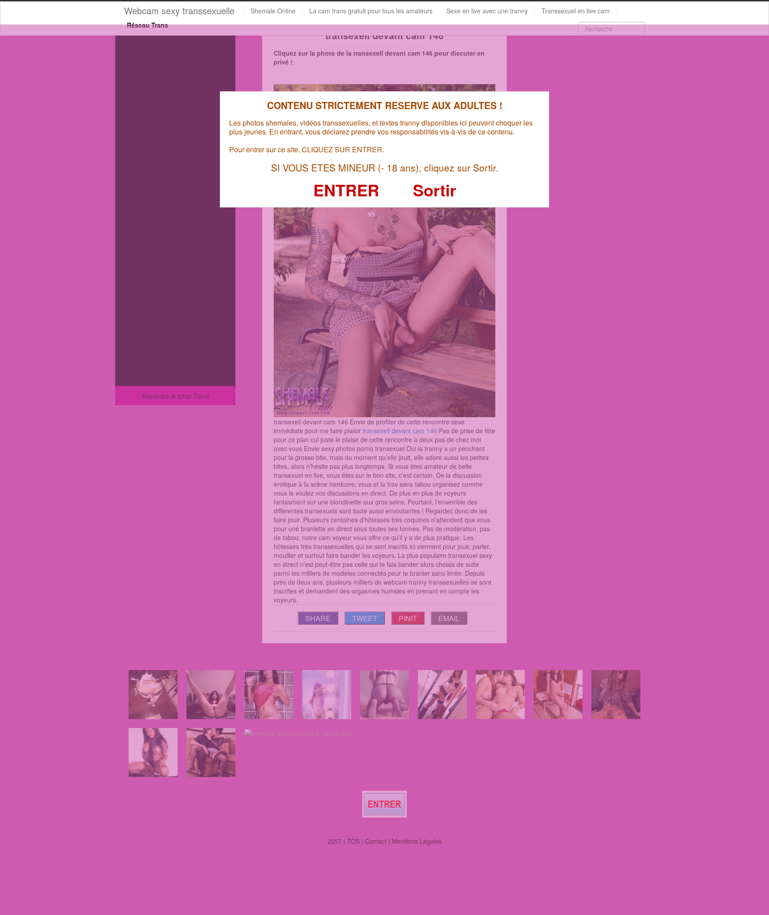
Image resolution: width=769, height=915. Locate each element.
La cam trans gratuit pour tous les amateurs (371, 10)
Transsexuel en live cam (576, 10)
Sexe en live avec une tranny (487, 10)
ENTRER (346, 189)
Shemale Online (273, 10)
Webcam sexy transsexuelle (179, 10)
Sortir (434, 189)
